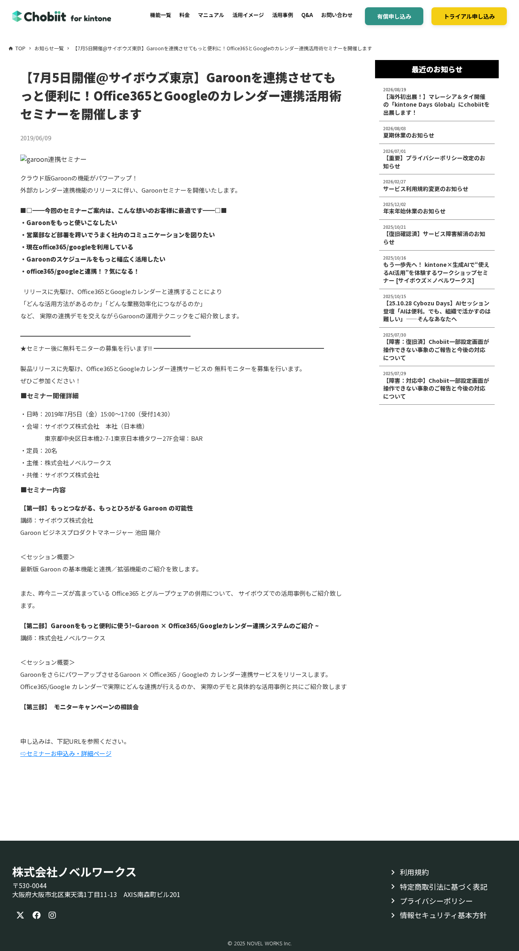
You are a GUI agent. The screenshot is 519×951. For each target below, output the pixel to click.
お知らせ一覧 (49, 48)
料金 (184, 15)
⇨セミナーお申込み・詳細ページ (66, 753)
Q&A (307, 15)
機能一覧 (160, 15)
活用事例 (282, 15)
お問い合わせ (337, 15)
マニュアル (211, 15)
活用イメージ (248, 15)
